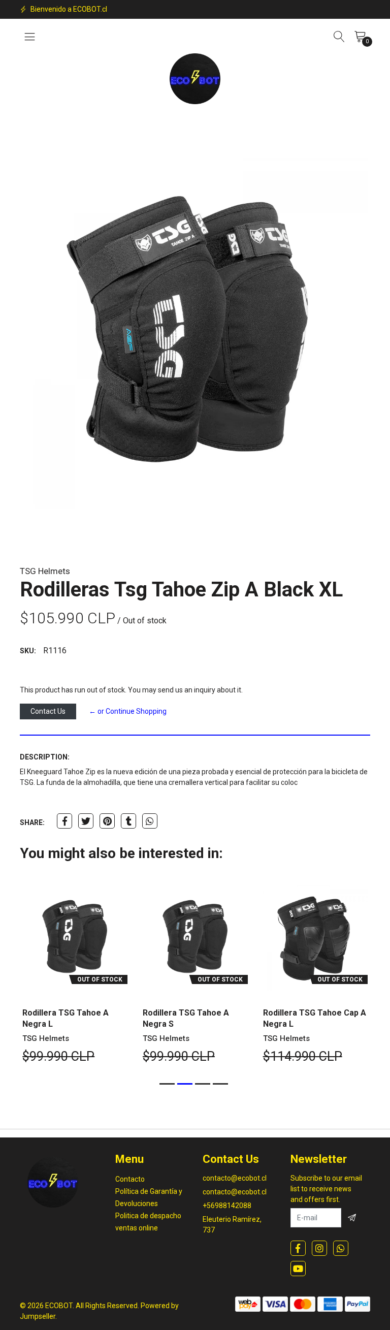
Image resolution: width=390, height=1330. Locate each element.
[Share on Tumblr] (128, 821)
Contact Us (48, 711)
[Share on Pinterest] (107, 821)
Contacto (130, 1179)
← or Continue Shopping (128, 711)
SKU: (28, 651)
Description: (45, 757)
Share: (32, 822)
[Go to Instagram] (319, 1248)
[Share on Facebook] (64, 821)
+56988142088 (227, 1205)
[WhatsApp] (341, 1248)
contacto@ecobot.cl (235, 1178)
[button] (167, 1084)
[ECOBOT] (195, 79)
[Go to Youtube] (298, 1268)
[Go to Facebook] (298, 1248)
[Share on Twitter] (86, 821)
